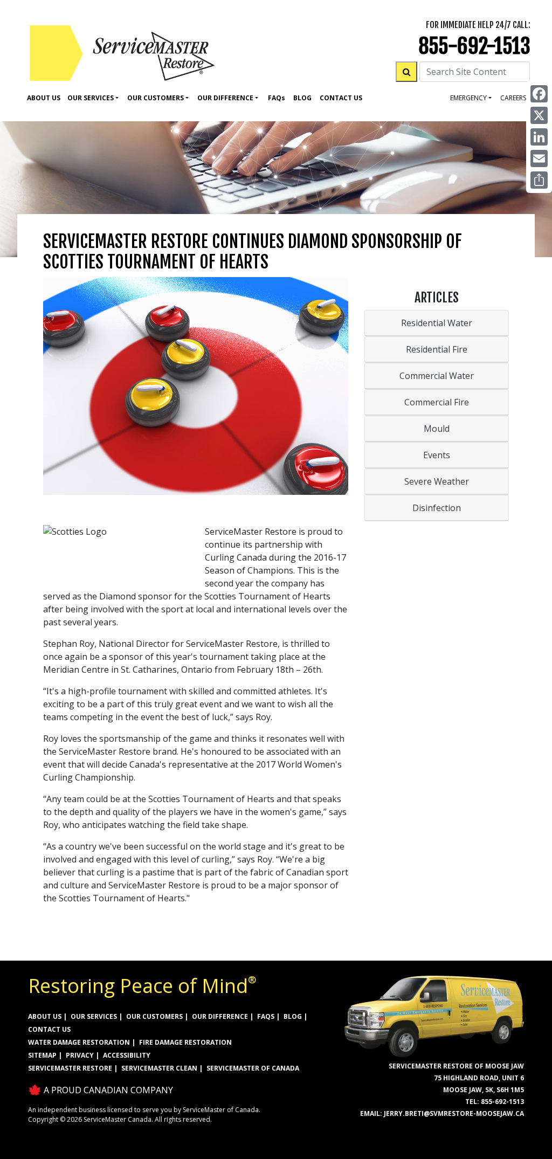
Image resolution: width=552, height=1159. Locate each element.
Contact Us (341, 97)
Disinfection (436, 508)
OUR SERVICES (94, 1016)
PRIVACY (80, 1055)
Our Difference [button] (225, 97)
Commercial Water (436, 376)
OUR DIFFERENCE (220, 1016)
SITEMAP (42, 1055)
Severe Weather (436, 481)
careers (513, 97)
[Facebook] (539, 94)
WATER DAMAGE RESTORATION (79, 1042)
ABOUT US (44, 1016)
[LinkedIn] (539, 137)
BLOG (293, 1016)
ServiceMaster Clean (159, 1068)
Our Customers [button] (155, 97)
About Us (43, 97)
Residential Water (436, 323)
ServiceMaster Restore (70, 1068)
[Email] (539, 158)
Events (436, 455)
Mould (437, 428)
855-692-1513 (474, 46)
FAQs (265, 1016)
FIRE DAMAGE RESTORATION (185, 1042)
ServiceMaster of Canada (252, 1068)
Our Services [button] (90, 97)
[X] (539, 115)
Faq (276, 97)
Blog (302, 97)
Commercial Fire (436, 402)
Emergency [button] (468, 97)
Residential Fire (436, 349)
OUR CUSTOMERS (154, 1016)
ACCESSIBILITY (126, 1055)
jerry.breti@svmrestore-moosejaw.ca (454, 1113)
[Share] (539, 180)
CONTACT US (49, 1029)
